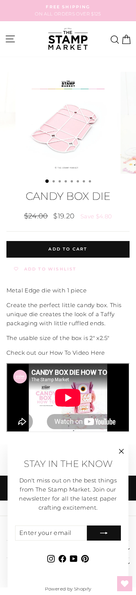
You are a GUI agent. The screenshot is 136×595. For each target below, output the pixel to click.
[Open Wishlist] (124, 583)
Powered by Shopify (68, 589)
